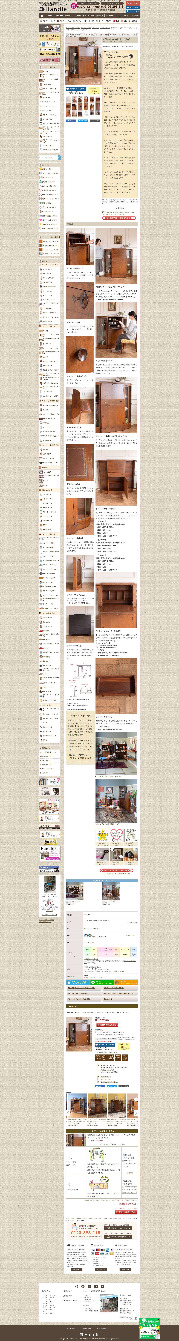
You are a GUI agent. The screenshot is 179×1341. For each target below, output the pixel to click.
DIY (44, 1311)
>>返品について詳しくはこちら (93, 977)
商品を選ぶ (46, 1291)
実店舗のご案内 (125, 1295)
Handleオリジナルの (50, 250)
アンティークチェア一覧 (49, 265)
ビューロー (95, 28)
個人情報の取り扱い (104, 1328)
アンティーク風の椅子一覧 (50, 445)
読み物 (100, 15)
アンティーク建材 (48, 1313)
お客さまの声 (67, 1296)
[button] (67, 59)
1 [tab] (96, 1128)
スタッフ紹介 (88, 1309)
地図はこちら (49, 911)
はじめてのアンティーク (84, 15)
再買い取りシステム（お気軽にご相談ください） (119, 993)
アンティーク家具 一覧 (48, 67)
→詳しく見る (133, 1319)
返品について (108, 999)
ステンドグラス (48, 1303)
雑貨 (117, 21)
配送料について (106, 1077)
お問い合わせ (135, 15)
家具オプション (46, 748)
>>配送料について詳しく (91, 959)
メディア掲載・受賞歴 (91, 1311)
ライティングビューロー (49, 102)
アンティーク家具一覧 (48, 326)
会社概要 (110, 15)
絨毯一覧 (44, 467)
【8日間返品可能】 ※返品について (107, 1052)
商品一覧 (44, 261)
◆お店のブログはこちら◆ (49, 915)
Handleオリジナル (51, 253)
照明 (92, 21)
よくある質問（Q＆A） (70, 1300)
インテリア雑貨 (48, 1309)
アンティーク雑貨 (81, 21)
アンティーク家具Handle (73, 28)
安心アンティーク (64, 15)
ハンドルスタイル (113, 902)
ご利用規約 (72, 1328)
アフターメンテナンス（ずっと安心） (79, 999)
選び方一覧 (45, 165)
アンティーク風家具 (105, 21)
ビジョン (87, 1295)
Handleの (49, 245)
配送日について (106, 1079)
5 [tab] (108, 1128)
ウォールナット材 (89, 942)
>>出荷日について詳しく (120, 971)
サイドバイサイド (105, 28)
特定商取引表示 (87, 1328)
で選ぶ (49, 186)
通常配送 (100, 1030)
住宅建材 (134, 21)
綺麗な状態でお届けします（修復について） (81, 988)
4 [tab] (105, 1128)
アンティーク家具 (65, 21)
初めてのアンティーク (91, 1301)
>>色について (96, 928)
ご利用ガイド (123, 15)
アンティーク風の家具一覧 (50, 401)
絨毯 (125, 21)
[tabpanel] (97, 1109)
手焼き (50, 241)
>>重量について (130, 935)
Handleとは (87, 1297)
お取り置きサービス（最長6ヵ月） (78, 993)
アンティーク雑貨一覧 (48, 534)
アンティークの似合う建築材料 (51, 237)
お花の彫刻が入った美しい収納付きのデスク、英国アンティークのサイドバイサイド (116, 1121)
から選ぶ (47, 169)
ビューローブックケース (49, 106)
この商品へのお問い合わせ (109, 1082)
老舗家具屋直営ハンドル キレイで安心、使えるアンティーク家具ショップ (54, 7)
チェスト (48, 1299)
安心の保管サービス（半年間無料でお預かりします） (119, 212)
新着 (50, 15)
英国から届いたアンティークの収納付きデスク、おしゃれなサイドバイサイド (77, 1121)
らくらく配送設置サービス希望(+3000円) (110, 1032)
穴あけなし (128, 1181)
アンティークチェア (49, 21)
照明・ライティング (49, 1307)
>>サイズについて (132, 922)
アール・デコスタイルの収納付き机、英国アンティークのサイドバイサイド (96, 1121)
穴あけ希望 (128, 1184)
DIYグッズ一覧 (46, 705)
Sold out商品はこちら (45, 922)
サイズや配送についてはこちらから (114, 214)
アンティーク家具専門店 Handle (94, 1291)
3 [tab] (102, 1128)
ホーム (42, 15)
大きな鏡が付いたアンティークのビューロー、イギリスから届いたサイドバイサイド (136, 1121)
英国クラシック (76, 902)
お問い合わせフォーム (130, 1317)
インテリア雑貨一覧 (48, 613)
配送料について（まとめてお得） (114, 988)
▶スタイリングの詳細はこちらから (108, 776)
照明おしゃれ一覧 (47, 490)
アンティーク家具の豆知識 (46, 920)
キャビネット (50, 1301)
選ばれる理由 (88, 1299)
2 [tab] (99, 1128)
